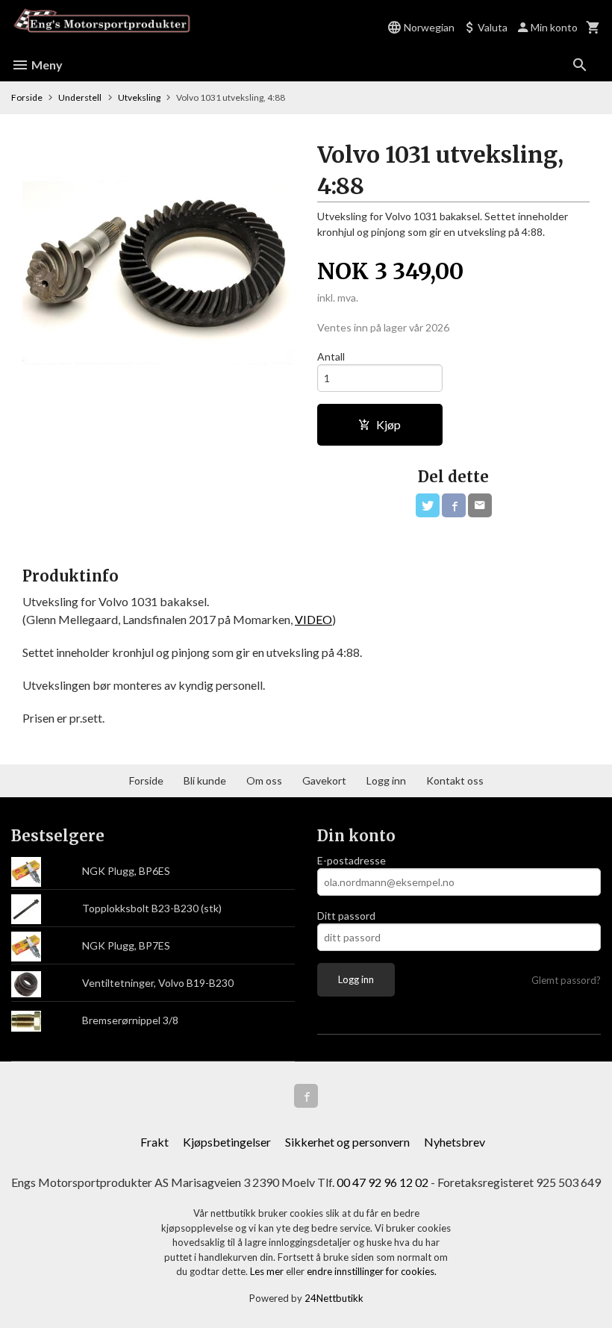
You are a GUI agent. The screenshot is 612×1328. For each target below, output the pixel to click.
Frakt (154, 1142)
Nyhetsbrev (454, 1142)
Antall (331, 356)
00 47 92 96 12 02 (382, 1182)
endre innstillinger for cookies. (372, 1271)
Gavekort (324, 780)
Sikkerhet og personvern (347, 1142)
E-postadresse (351, 860)
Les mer (268, 1271)
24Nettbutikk (334, 1298)
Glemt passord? (566, 980)
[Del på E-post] (480, 505)
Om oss (264, 780)
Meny (46, 64)
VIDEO (313, 619)
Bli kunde (205, 780)
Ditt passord (346, 915)
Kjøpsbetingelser (227, 1142)
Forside (27, 97)
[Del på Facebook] (454, 505)
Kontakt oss (455, 780)
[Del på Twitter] (428, 505)
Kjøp (388, 424)
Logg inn (386, 780)
